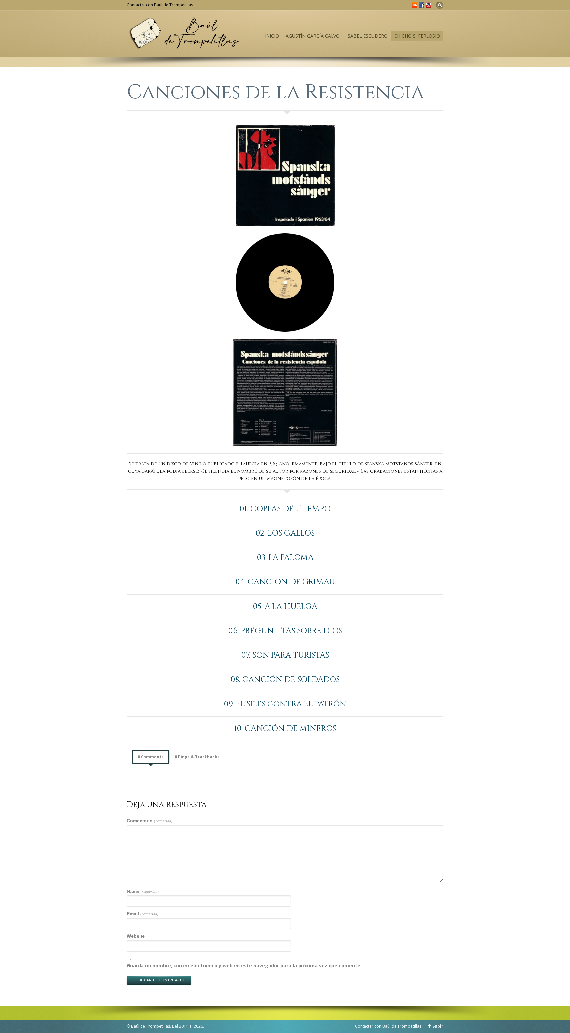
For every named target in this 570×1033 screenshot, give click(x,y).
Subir (437, 1026)
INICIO (272, 36)
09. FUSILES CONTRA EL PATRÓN (285, 704)
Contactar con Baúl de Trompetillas (160, 5)
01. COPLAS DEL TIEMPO (285, 509)
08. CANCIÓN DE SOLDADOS (285, 679)
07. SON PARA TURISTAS (285, 655)
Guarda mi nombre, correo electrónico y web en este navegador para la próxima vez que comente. (244, 965)
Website (136, 936)
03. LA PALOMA (285, 557)
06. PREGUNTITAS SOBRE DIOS (285, 631)
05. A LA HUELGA (285, 606)
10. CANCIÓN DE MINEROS (285, 728)
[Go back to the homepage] (184, 46)
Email (142, 913)
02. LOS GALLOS (285, 533)
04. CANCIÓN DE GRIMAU (285, 582)
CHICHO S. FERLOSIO (417, 36)
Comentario (149, 820)
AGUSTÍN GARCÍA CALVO (313, 36)
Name (143, 891)
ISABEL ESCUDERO (367, 36)
